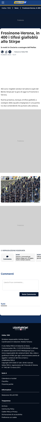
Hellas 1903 (6, 8)
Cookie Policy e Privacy (9, 412)
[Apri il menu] (3, 2)
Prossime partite (7, 384)
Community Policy (8, 409)
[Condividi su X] (9, 51)
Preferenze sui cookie (9, 417)
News (17, 8)
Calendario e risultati (9, 378)
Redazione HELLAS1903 (10, 395)
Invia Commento (29, 294)
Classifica (5, 381)
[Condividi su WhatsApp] (2, 51)
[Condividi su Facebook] (6, 51)
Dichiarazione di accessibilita (12, 414)
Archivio (4, 406)
